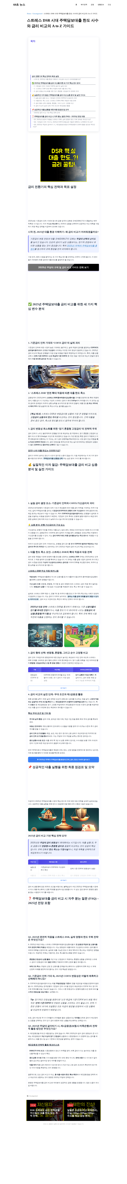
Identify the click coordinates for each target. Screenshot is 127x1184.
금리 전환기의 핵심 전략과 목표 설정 (45, 76)
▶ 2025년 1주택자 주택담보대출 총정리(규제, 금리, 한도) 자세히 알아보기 (63, 759)
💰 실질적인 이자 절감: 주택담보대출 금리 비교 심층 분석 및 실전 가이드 (58, 95)
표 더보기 (63, 688)
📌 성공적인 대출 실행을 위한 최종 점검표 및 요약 (50, 110)
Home (29, 14)
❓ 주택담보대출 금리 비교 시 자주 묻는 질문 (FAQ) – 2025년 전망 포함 (58, 116)
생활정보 (101, 4)
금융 (92, 4)
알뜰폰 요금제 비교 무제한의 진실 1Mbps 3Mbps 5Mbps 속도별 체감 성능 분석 (82, 1113)
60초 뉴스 (19, 4)
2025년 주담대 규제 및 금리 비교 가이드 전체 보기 (63, 267)
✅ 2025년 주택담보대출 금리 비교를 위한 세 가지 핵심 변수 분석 (56, 83)
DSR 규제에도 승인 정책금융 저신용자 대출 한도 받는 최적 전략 (45, 1113)
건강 (109, 4)
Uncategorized (37, 14)
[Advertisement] (63, 58)
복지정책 (84, 4)
